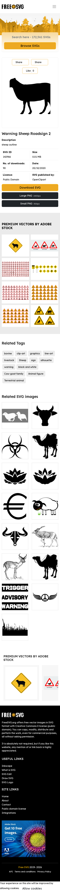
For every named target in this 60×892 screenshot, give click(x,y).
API (11, 871)
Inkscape (7, 765)
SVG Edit (7, 774)
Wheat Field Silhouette (15, 634)
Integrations (9, 812)
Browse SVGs (30, 46)
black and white (27, 366)
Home (5, 796)
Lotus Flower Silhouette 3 (45, 483)
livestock (9, 360)
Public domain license (14, 808)
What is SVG (8, 770)
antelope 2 (11, 575)
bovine (8, 353)
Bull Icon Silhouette (15, 544)
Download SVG (30, 187)
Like (30, 70)
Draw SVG (7, 778)
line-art (49, 353)
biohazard (11, 455)
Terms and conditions (25, 871)
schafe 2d (10, 424)
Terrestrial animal (14, 380)
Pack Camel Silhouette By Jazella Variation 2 (45, 450)
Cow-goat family (13, 373)
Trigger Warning (14, 606)
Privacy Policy (44, 871)
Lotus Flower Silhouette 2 (15, 483)
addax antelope (44, 545)
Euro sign (10, 515)
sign (33, 360)
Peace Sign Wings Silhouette (45, 604)
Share (19, 62)
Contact (6, 804)
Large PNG (30, 195)
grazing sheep (43, 515)
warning (8, 366)
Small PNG (30, 203)
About (5, 800)
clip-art (21, 353)
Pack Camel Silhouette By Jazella (45, 572)
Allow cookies (32, 888)
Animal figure (35, 373)
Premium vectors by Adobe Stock (27, 226)
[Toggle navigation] (54, 6)
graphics (35, 353)
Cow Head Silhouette (45, 423)
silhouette (46, 360)
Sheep (22, 360)
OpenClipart (39, 179)
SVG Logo (7, 782)
